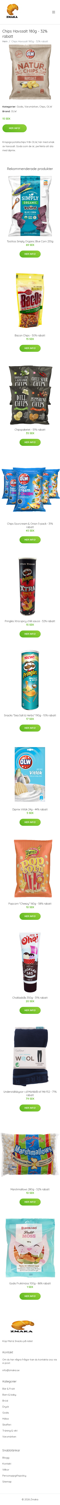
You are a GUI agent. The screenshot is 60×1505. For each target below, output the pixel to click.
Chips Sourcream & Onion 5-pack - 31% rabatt (30, 525)
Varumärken (31, 106)
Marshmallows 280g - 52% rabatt (30, 1189)
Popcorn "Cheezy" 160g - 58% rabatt (30, 903)
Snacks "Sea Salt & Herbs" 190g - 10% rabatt (30, 715)
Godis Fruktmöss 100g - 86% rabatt (30, 1283)
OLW (49, 106)
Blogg (5, 1457)
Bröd (5, 1400)
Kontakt (6, 1463)
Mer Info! (14, 128)
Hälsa (5, 1418)
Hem (5, 41)
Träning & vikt (9, 1430)
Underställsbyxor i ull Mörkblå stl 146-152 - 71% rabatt (30, 1093)
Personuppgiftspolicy (14, 1475)
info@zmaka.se (11, 1370)
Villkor (5, 1469)
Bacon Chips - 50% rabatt (30, 335)
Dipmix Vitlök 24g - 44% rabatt (30, 809)
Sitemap (7, 1481)
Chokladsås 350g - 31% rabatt (30, 997)
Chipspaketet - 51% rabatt (30, 429)
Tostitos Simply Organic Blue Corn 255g (30, 241)
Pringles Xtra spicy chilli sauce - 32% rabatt (30, 621)
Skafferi (6, 1424)
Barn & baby (9, 1394)
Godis (20, 106)
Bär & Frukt (8, 1388)
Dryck (5, 1406)
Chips (42, 106)
